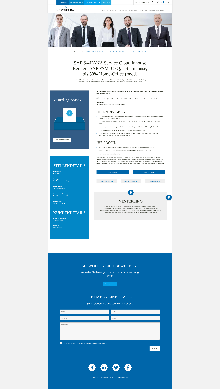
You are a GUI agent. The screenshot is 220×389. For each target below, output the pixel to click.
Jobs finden (82, 52)
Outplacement (143, 10)
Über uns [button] (106, 2)
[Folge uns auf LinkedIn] (104, 368)
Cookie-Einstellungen (122, 377)
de (168, 2)
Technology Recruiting (109, 10)
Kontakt (112, 377)
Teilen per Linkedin (129, 181)
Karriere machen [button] (75, 2)
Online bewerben (110, 284)
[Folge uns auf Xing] (92, 368)
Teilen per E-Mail (105, 181)
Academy (134, 10)
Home (76, 52)
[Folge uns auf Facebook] (128, 368)
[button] (153, 2)
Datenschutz (95, 377)
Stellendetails (69, 165)
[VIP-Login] (158, 2)
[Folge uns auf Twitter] (116, 368)
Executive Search (124, 10)
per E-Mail (111, 161)
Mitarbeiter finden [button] (92, 2)
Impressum (104, 377)
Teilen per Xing (153, 181)
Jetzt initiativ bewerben (62, 139)
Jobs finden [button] (62, 2)
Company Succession (156, 10)
